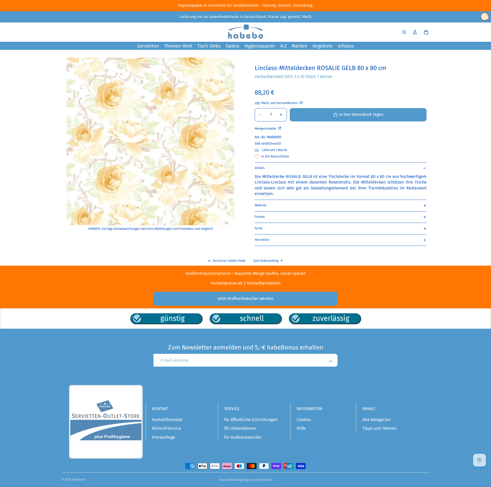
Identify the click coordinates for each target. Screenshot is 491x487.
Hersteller (262, 240)
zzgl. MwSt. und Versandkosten (276, 103)
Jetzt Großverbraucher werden (245, 298)
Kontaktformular (167, 419)
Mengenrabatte (266, 128)
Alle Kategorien (376, 419)
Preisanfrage (163, 437)
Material (260, 205)
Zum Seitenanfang (265, 261)
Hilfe (301, 428)
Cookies (304, 419)
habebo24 (79, 479)
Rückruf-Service (166, 428)
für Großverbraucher (243, 437)
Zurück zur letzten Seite (229, 261)
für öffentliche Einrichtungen (250, 419)
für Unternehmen (240, 428)
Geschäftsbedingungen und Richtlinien (246, 480)
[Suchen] (404, 32)
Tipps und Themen (379, 428)
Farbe (259, 228)
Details (260, 168)
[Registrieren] (330, 361)
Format (260, 217)
